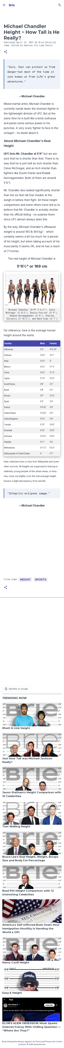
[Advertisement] (32, 543)
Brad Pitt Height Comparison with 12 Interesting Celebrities (28, 892)
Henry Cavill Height (15, 962)
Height (25, 579)
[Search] (60, 5)
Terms (38, 1041)
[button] (5, 52)
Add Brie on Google (18, 689)
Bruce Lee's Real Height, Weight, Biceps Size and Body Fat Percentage (30, 858)
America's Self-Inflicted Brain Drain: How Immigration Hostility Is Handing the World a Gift (30, 928)
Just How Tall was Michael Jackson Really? (27, 760)
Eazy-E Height (12, 992)
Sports (40, 579)
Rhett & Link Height (16, 728)
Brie (12, 5)
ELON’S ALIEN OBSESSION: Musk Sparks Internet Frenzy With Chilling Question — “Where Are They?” (31, 1027)
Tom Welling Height (16, 826)
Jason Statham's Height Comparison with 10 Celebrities (31, 794)
